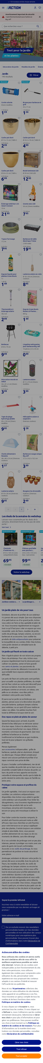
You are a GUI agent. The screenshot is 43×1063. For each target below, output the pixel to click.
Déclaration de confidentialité (20, 1034)
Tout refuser (21, 1049)
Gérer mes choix (21, 1042)
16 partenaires (18, 989)
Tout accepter (21, 1056)
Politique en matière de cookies (16, 1002)
